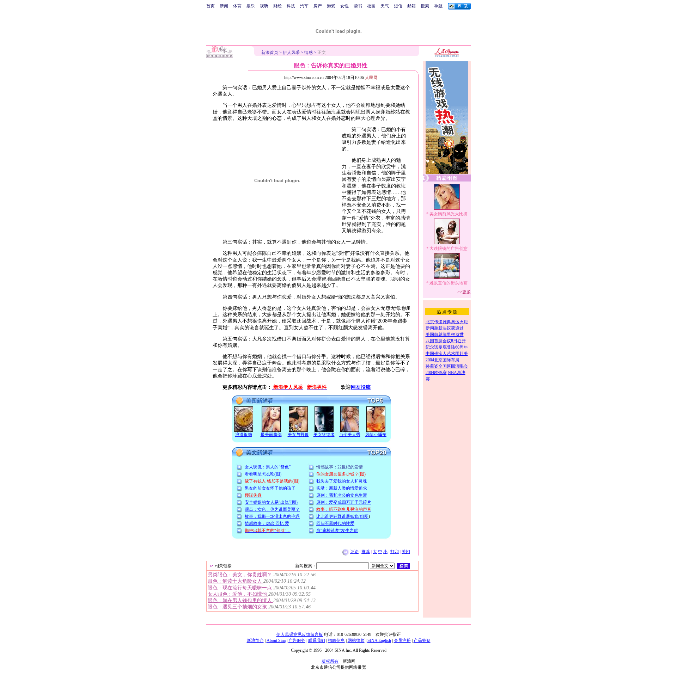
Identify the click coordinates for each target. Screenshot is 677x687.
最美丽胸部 (271, 434)
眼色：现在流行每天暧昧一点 (240, 587)
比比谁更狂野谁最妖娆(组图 (342, 516)
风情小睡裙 (375, 434)
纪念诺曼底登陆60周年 (447, 347)
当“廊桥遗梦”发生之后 (337, 530)
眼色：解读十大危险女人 (235, 581)
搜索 (425, 6)
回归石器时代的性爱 (335, 523)
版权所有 (330, 661)
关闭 (406, 551)
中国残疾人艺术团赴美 (447, 353)
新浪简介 (255, 640)
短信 (398, 6)
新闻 (224, 6)
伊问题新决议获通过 (445, 328)
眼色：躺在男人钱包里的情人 (240, 600)
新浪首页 (269, 52)
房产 (317, 6)
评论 (354, 551)
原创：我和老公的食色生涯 (341, 495)
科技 (291, 6)
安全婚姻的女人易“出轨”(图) (271, 502)
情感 (308, 52)
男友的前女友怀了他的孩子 (270, 488)
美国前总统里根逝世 (445, 334)
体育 (237, 6)
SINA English (379, 640)
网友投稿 (361, 387)
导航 (438, 6)
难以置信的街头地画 (448, 283)
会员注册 (402, 640)
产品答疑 (422, 640)
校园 (371, 6)
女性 (344, 6)
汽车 (304, 6)
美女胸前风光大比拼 (448, 213)
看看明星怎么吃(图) (263, 474)
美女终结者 (324, 434)
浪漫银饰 (243, 434)
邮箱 (411, 6)
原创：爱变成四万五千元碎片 (343, 502)
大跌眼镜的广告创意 (448, 248)
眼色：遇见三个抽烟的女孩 (238, 606)
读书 (358, 6)
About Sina (276, 640)
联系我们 (316, 640)
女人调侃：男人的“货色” (268, 467)
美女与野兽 (298, 434)
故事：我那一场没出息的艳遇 (272, 516)
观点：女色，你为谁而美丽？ (272, 509)
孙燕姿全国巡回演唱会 (447, 366)
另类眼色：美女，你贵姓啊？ (240, 574)
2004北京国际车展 (442, 359)
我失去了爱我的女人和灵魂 (341, 481)
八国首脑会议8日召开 (446, 340)
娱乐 (250, 6)
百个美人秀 (349, 434)
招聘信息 (336, 640)
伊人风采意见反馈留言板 (299, 634)
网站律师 (356, 640)
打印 (394, 551)
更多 (466, 291)
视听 (264, 6)
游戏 (331, 6)
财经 (277, 6)
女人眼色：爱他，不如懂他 (238, 594)
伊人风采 (291, 52)
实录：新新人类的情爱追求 (341, 488)
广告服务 (296, 640)
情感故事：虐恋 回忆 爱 (267, 523)
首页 (210, 6)
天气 (384, 6)
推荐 (365, 551)
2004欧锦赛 (436, 372)
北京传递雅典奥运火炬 (447, 321)
